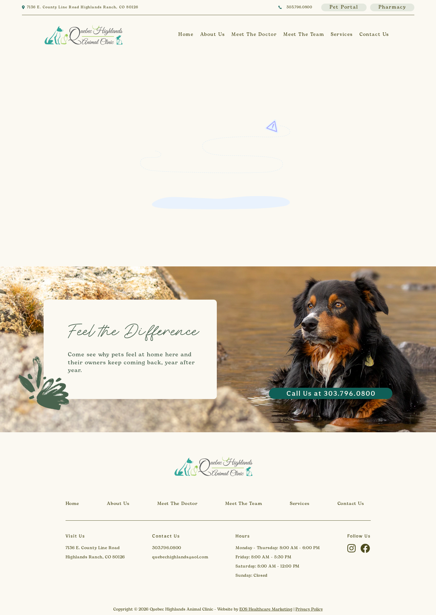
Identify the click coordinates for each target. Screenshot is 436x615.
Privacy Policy (309, 609)
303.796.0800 (299, 7)
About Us (212, 34)
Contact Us (374, 34)
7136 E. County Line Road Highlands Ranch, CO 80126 (83, 7)
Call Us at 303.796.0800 (331, 393)
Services (342, 34)
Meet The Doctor (254, 34)
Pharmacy (392, 7)
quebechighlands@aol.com (180, 557)
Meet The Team (303, 34)
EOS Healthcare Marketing (265, 609)
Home (185, 34)
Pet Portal (344, 7)
